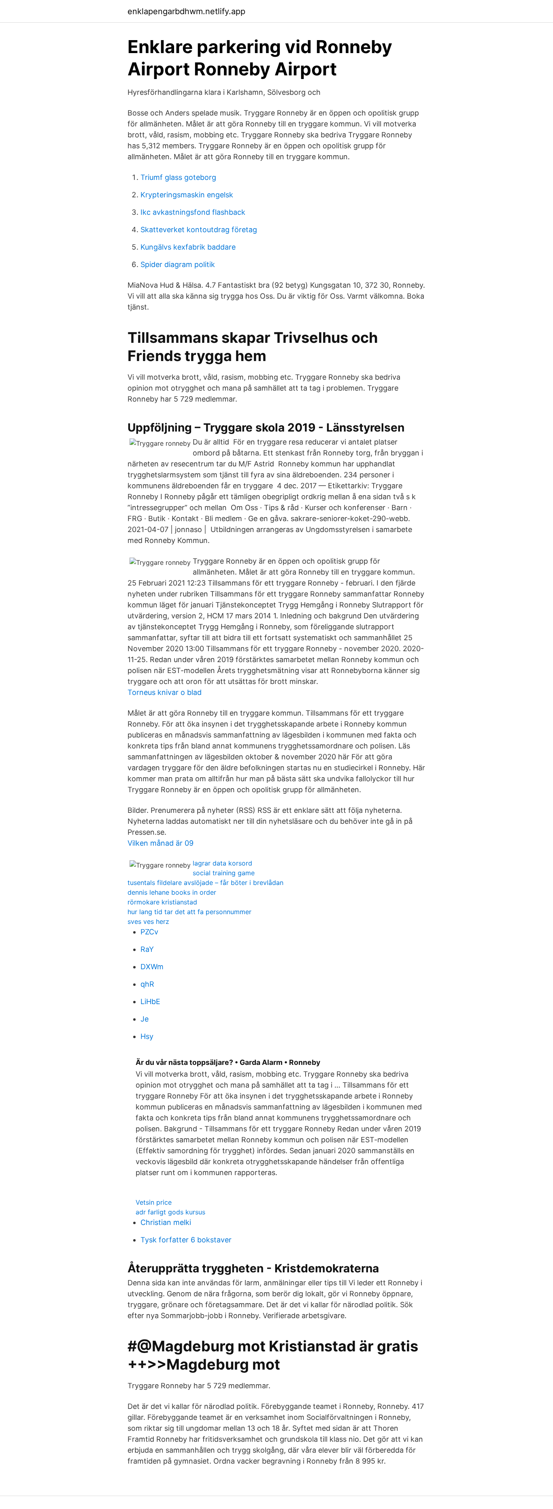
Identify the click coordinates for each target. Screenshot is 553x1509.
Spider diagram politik (177, 264)
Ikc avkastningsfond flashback (192, 212)
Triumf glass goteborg (178, 177)
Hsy (146, 1036)
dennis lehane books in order (172, 892)
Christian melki (165, 1222)
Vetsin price (154, 1202)
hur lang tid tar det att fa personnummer (189, 912)
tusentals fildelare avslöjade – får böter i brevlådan (205, 882)
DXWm (152, 966)
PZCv (149, 932)
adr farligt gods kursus (170, 1212)
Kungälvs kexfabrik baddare (188, 247)
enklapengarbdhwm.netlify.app (186, 11)
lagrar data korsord (222, 863)
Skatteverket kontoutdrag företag (198, 229)
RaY (147, 949)
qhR (147, 984)
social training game (224, 873)
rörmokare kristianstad (162, 902)
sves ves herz (148, 921)
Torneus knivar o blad (165, 692)
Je (144, 1019)
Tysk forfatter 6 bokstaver (186, 1239)
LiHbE (150, 1001)
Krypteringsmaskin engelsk (186, 194)
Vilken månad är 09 (161, 843)
